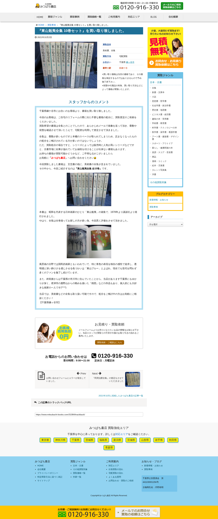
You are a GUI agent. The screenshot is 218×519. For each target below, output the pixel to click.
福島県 (103, 440)
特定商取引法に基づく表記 (49, 477)
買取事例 (51, 25)
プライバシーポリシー (47, 473)
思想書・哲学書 (159, 101)
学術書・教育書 (159, 123)
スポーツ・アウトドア (162, 143)
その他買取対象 (158, 182)
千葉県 (75, 440)
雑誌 (154, 157)
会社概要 (41, 469)
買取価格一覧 (79, 473)
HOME (41, 25)
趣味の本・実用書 (160, 119)
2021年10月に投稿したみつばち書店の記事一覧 (121, 395)
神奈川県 (60, 440)
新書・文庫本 (158, 92)
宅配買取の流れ (116, 473)
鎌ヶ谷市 (130, 62)
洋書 (154, 174)
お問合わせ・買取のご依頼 (121, 480)
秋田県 (173, 440)
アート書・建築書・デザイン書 (165, 137)
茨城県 (89, 440)
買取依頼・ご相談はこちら (109, 342)
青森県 (109, 447)
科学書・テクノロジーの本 (164, 127)
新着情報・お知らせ (158, 200)
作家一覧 (77, 477)
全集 (154, 88)
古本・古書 (156, 82)
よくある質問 (115, 477)
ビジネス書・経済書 (161, 114)
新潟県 (117, 440)
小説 (154, 97)
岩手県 (159, 440)
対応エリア (121, 434)
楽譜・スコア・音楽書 (162, 152)
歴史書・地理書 (159, 110)
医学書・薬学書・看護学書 (164, 132)
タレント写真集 (159, 170)
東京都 (45, 440)
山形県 (145, 440)
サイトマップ (43, 480)
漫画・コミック (159, 161)
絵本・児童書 (158, 165)
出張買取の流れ (116, 469)
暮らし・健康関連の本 (162, 148)
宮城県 (131, 440)
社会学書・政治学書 (161, 105)
